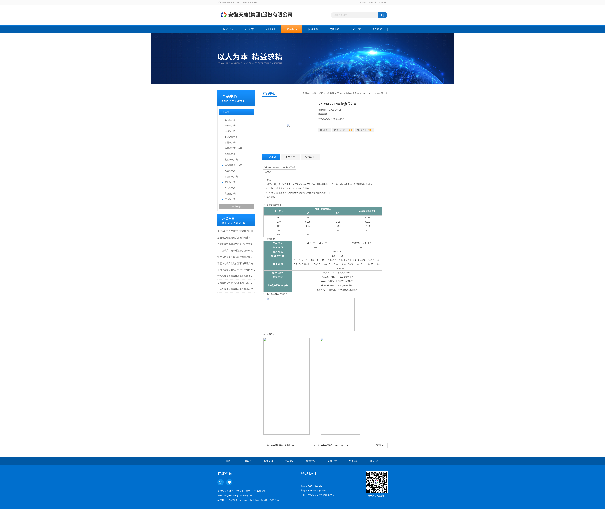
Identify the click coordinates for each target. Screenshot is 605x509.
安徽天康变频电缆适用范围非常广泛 (235, 283)
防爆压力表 (230, 131)
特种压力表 (230, 125)
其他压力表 (230, 199)
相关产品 (290, 157)
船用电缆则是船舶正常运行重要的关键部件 (236, 270)
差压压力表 (230, 188)
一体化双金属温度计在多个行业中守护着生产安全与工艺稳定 (236, 289)
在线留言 (373, 2)
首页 (320, 93)
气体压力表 (230, 171)
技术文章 (313, 29)
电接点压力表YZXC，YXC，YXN (335, 445)
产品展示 (292, 29)
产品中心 (229, 96)
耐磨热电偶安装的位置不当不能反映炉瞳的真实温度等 (236, 263)
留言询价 (310, 157)
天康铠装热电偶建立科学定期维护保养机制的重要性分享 (236, 244)
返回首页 (363, 2)
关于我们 (249, 29)
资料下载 (334, 29)
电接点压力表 (231, 159)
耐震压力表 (230, 142)
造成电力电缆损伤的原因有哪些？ (234, 237)
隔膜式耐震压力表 (233, 148)
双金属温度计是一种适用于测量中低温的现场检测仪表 (236, 250)
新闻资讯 (271, 29)
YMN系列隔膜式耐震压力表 (282, 445)
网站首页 (228, 29)
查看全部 (236, 206)
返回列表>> (381, 445)
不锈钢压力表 (231, 137)
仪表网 (264, 500)
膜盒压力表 (230, 154)
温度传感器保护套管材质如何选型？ (235, 257)
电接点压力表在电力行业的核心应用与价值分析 (236, 231)
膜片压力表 (230, 182)
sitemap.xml (246, 495)
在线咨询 (353, 461)
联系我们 (383, 2)
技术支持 (311, 461)
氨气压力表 (230, 120)
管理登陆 (274, 500)
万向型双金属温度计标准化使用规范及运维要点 (236, 276)
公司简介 (247, 461)
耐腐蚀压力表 (231, 176)
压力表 (225, 112)
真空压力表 (230, 193)
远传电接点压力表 (233, 165)
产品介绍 (271, 157)
